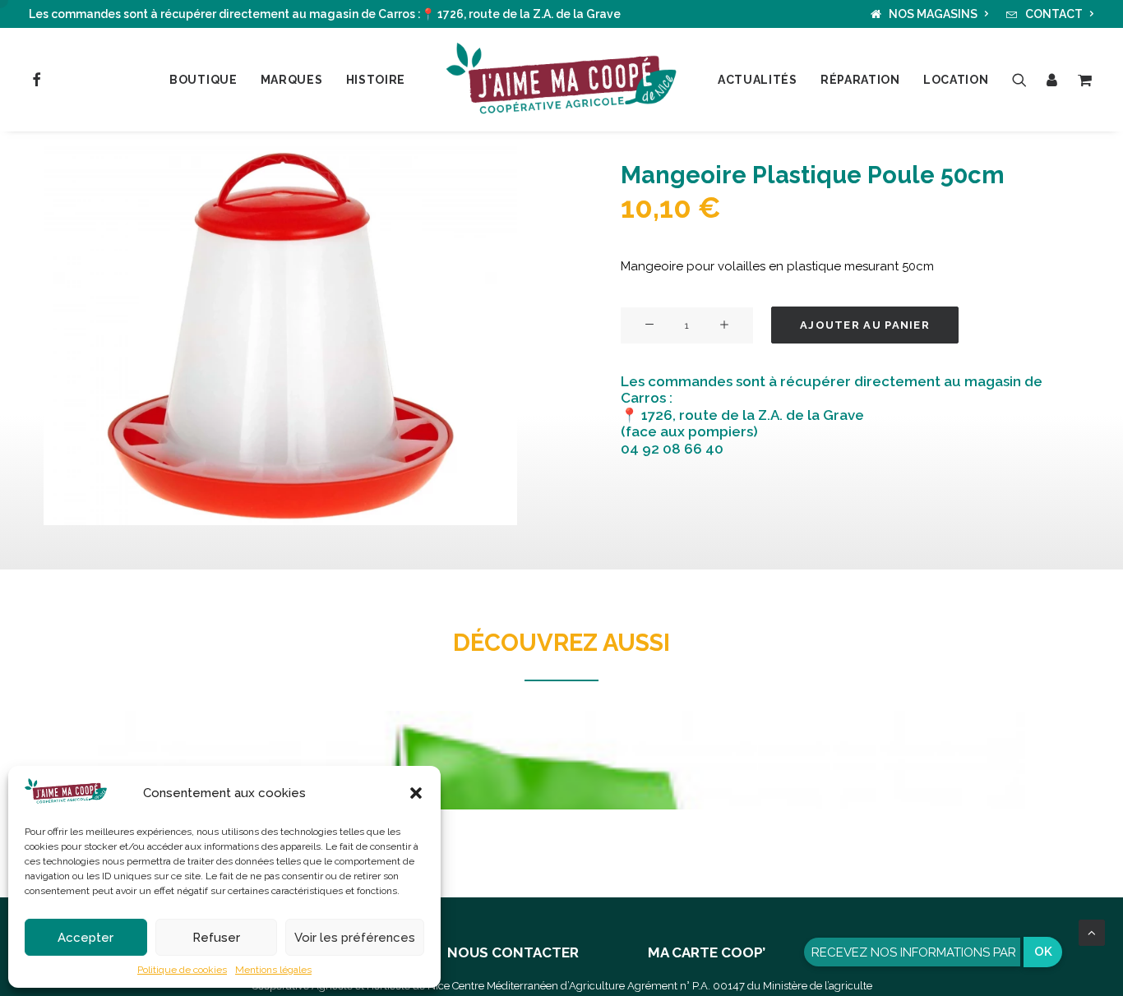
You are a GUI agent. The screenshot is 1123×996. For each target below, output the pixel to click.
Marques (292, 79)
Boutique (203, 79)
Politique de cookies (182, 969)
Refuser (216, 937)
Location (956, 79)
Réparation (860, 79)
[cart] (1082, 79)
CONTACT (1054, 14)
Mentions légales (273, 969)
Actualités (757, 79)
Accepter (85, 937)
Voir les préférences (354, 937)
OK (1043, 951)
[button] (416, 793)
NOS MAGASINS (933, 14)
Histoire (376, 79)
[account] (1052, 79)
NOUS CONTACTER (513, 952)
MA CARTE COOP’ (706, 952)
